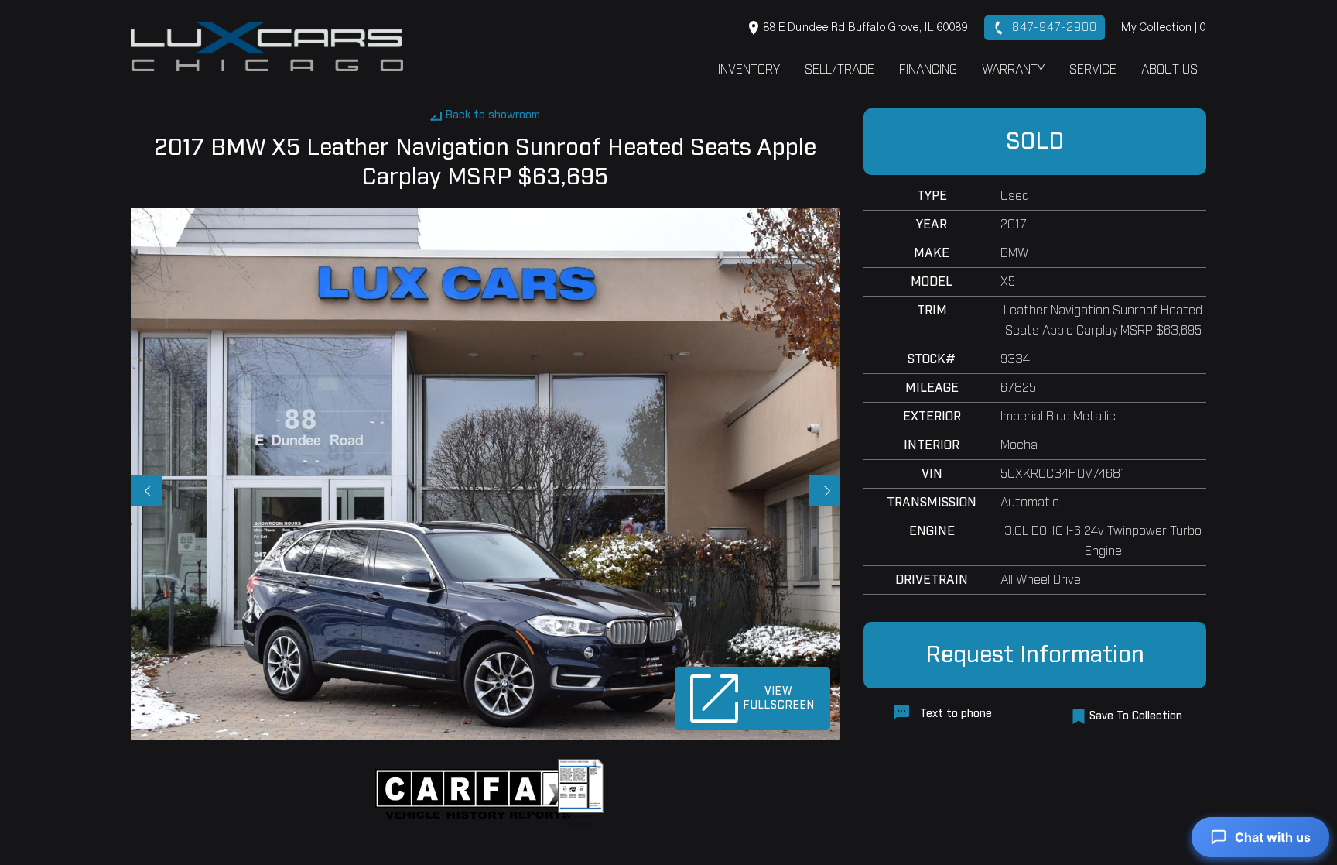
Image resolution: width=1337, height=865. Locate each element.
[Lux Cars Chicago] (267, 46)
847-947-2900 (1052, 27)
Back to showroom (493, 115)
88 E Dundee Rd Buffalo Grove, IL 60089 (864, 27)
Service (1092, 70)
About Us (1169, 70)
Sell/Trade (839, 70)
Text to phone (954, 714)
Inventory (749, 70)
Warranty (1013, 70)
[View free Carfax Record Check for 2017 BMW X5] (480, 793)
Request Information (1034, 655)
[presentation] (146, 490)
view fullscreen (779, 698)
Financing (928, 70)
